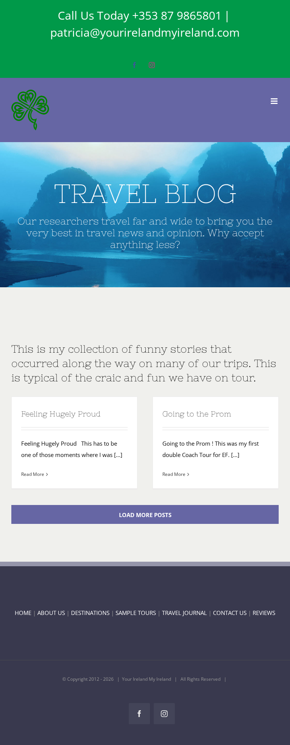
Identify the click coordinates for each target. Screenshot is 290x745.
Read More (32, 474)
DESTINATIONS (90, 612)
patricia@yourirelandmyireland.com (145, 32)
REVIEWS (264, 612)
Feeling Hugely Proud (61, 413)
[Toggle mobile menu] (275, 101)
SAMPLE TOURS (136, 612)
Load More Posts (145, 515)
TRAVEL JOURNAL (184, 612)
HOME (23, 612)
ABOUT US (51, 612)
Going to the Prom (196, 413)
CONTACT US (230, 612)
